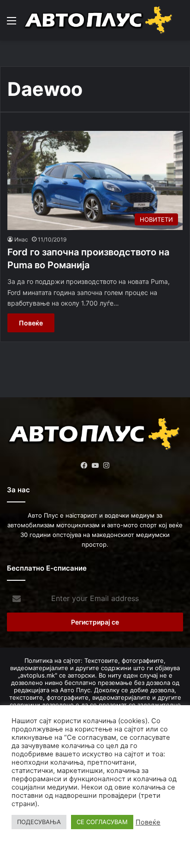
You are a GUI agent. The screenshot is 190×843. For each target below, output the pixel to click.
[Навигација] (11, 23)
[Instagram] (106, 465)
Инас (21, 239)
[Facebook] (83, 465)
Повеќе (31, 323)
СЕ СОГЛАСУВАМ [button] (102, 821)
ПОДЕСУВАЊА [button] (39, 821)
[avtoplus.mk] (99, 20)
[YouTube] (95, 465)
